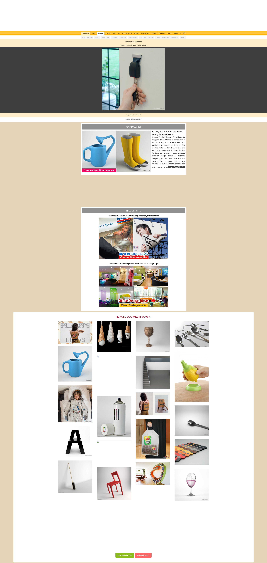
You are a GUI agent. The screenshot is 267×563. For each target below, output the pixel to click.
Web (103, 37)
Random (90, 37)
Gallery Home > (143, 555)
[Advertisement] (133, 15)
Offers (169, 33)
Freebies (162, 33)
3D (119, 33)
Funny (136, 33)
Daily (93, 33)
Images (101, 33)
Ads (108, 37)
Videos (154, 33)
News (176, 33)
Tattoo (158, 37)
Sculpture (165, 37)
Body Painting (148, 37)
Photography (127, 33)
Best (83, 37)
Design (108, 33)
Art (114, 33)
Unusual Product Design (139, 45)
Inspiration (174, 37)
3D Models (122, 37)
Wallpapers (145, 33)
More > (183, 37)
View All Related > (125, 555)
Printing (114, 37)
